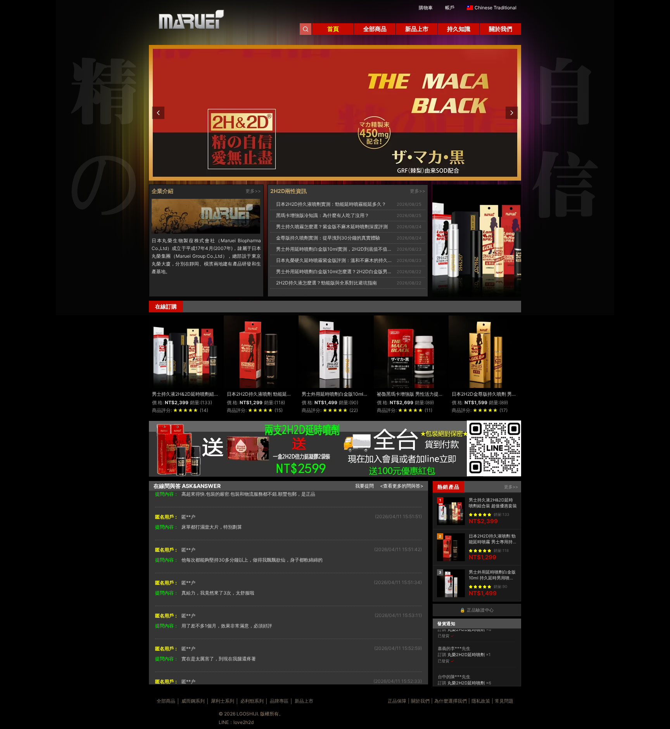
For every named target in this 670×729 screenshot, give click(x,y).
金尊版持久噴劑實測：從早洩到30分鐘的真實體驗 (328, 238)
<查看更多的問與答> (401, 486)
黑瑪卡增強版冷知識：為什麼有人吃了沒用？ (322, 215)
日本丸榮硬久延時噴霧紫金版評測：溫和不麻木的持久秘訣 (336, 260)
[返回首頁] (187, 22)
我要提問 (364, 486)
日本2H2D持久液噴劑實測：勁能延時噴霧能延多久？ (331, 204)
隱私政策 (480, 701)
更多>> (253, 191)
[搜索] (305, 29)
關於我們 (420, 701)
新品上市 (304, 701)
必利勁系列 (252, 701)
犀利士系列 (222, 701)
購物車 (426, 7)
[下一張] (512, 113)
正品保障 (397, 701)
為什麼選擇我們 (450, 701)
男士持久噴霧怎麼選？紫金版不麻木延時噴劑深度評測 (332, 226)
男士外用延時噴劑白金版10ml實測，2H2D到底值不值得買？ (338, 249)
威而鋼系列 (193, 701)
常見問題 (504, 701)
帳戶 (449, 7)
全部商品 (166, 701)
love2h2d (243, 722)
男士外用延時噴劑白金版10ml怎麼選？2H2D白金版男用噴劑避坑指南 (348, 271)
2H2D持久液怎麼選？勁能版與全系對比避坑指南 (326, 283)
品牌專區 (279, 701)
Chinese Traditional (495, 7)
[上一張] (158, 113)
